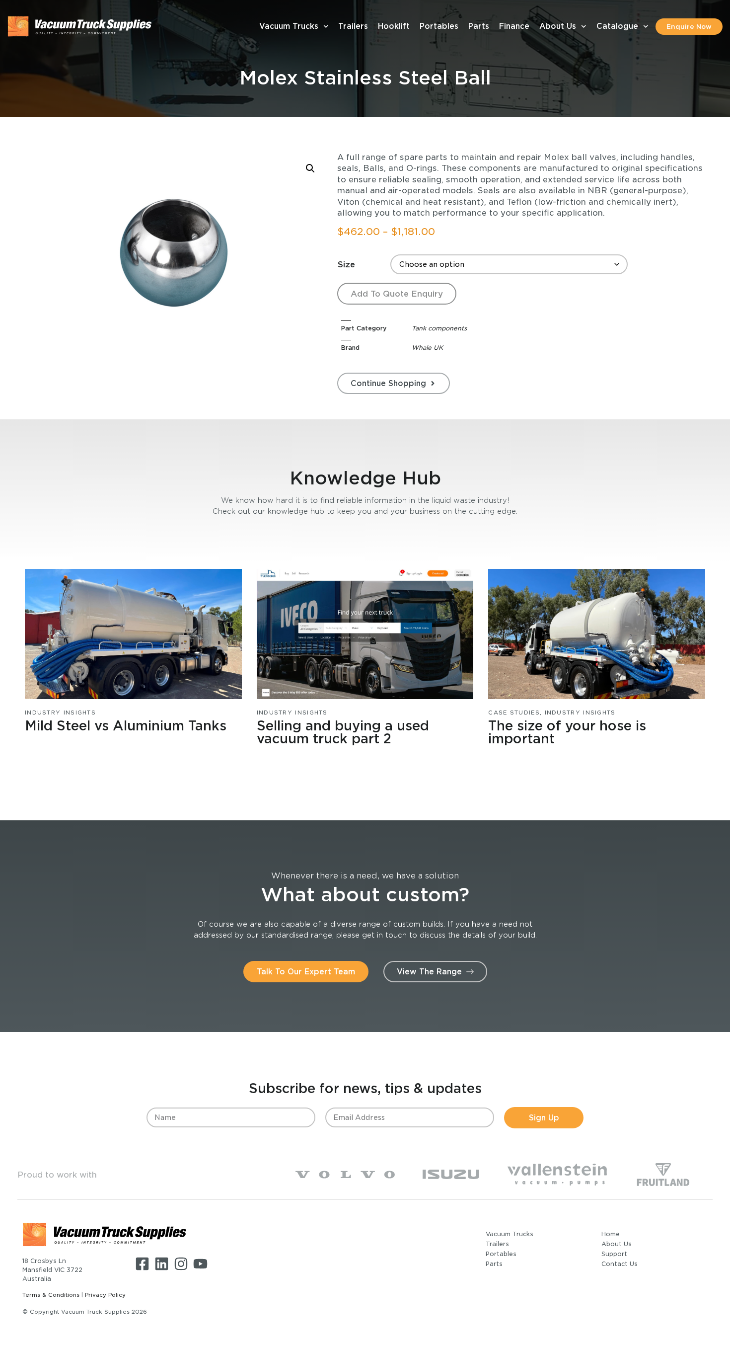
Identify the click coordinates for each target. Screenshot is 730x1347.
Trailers (353, 26)
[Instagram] (181, 1264)
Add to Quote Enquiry (397, 293)
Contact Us (619, 1264)
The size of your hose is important (567, 732)
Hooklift (394, 26)
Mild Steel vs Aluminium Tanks (125, 725)
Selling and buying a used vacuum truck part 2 (343, 732)
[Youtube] (200, 1264)
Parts (478, 26)
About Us (557, 26)
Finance (514, 26)
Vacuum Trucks (288, 26)
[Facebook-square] (142, 1264)
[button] (310, 168)
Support (614, 1254)
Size (346, 264)
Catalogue (617, 26)
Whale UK (427, 347)
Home (610, 1234)
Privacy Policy (105, 1295)
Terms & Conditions (50, 1295)
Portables (439, 26)
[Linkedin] (161, 1264)
